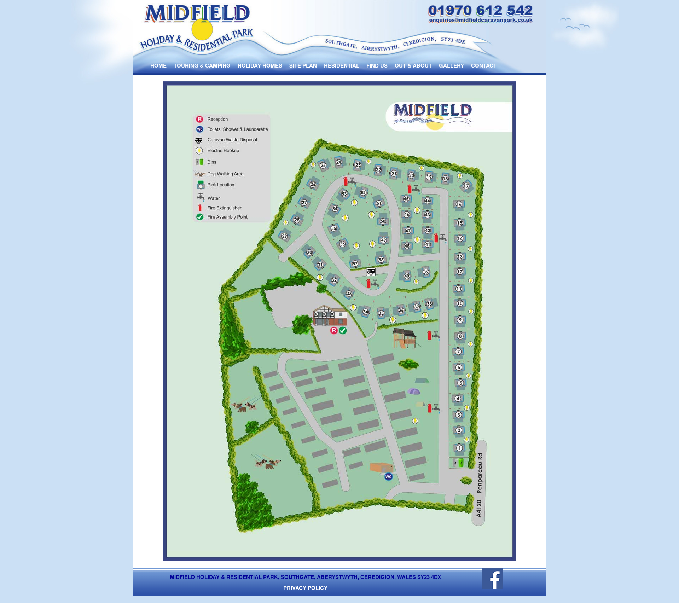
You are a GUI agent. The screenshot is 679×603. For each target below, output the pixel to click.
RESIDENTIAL (341, 65)
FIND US (377, 65)
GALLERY (451, 65)
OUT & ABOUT (413, 65)
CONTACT (484, 65)
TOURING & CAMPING (202, 65)
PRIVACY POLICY (305, 588)
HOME (158, 65)
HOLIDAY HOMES (260, 65)
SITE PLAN (303, 65)
